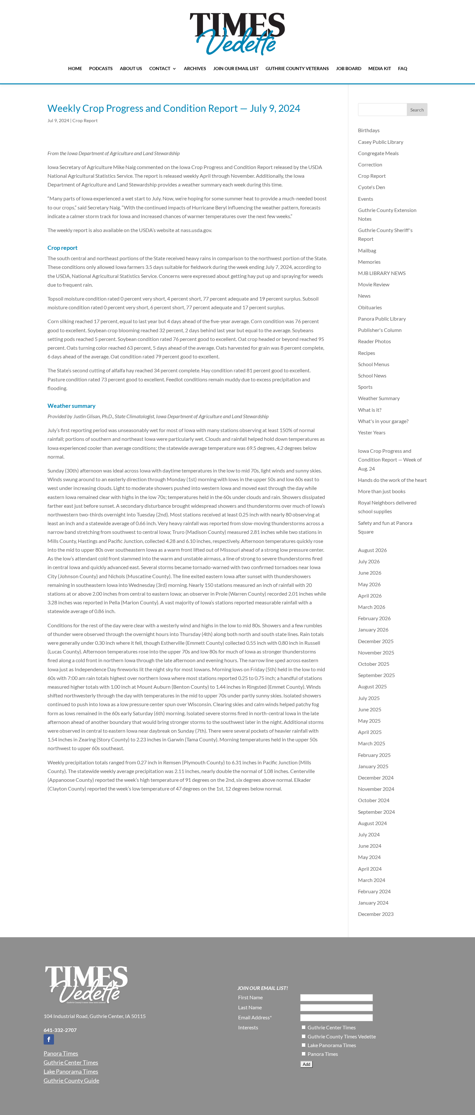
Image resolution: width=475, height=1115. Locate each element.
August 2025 (372, 686)
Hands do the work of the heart (392, 480)
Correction (370, 164)
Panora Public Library (382, 318)
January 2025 (373, 766)
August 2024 (372, 823)
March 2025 (371, 743)
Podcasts (101, 68)
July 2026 (369, 561)
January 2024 (373, 902)
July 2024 (369, 834)
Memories (369, 262)
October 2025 (373, 664)
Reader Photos (374, 341)
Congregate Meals (378, 153)
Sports (365, 387)
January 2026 (373, 629)
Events (365, 199)
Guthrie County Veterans (297, 68)
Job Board (348, 68)
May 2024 (369, 857)
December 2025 (376, 641)
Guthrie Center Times (71, 1062)
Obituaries (370, 307)
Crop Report (85, 120)
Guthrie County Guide (71, 1080)
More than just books (382, 491)
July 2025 (369, 698)
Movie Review (373, 284)
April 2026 (370, 595)
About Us (131, 68)
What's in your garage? (383, 421)
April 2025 (370, 732)
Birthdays (369, 130)
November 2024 (376, 789)
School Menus (373, 364)
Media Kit (379, 68)
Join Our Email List (236, 68)
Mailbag (367, 250)
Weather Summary (379, 398)
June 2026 (369, 572)
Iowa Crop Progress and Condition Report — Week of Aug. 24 (390, 459)
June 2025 (369, 709)
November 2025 (376, 652)
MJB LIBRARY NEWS (382, 273)
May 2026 (369, 584)
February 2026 (374, 618)
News (364, 295)
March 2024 (371, 880)
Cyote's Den (371, 187)
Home (75, 68)
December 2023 (376, 914)
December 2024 (376, 777)
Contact (159, 68)
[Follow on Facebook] (49, 1039)
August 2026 (372, 550)
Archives (195, 68)
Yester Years (371, 432)
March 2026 (371, 607)
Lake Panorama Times (71, 1071)
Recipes (366, 353)
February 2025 (374, 755)
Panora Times (61, 1053)
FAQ (402, 68)
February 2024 (374, 891)
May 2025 (369, 720)
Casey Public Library (380, 142)
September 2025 (376, 675)
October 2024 (373, 800)
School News (372, 375)
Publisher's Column (380, 330)
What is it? (369, 410)
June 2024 (369, 846)
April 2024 (370, 868)
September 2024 (376, 812)
